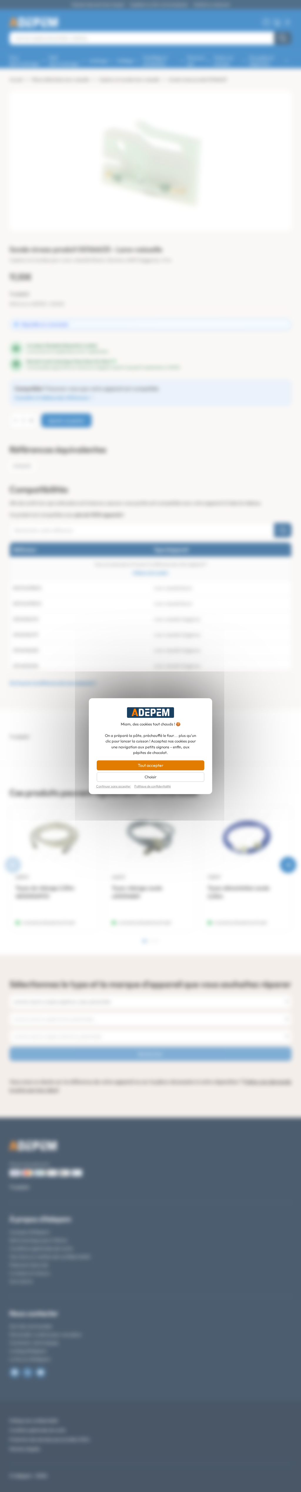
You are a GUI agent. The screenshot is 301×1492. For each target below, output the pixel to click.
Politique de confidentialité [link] (152, 786)
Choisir (150, 776)
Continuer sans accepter (113, 786)
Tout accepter (150, 765)
